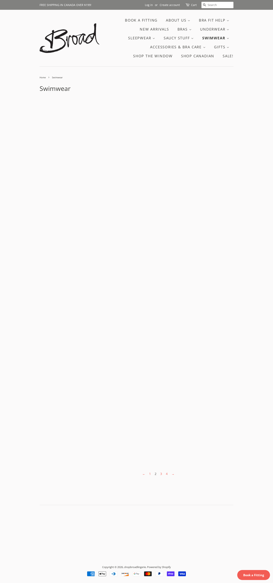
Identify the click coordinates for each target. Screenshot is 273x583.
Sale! (228, 56)
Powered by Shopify (159, 567)
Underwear (213, 29)
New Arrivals (154, 29)
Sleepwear (140, 38)
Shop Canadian (197, 56)
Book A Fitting (141, 20)
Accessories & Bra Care (176, 47)
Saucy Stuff (177, 38)
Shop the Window (153, 56)
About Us (177, 20)
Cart (194, 5)
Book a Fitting (253, 575)
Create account (170, 5)
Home (43, 77)
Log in (149, 5)
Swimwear (214, 38)
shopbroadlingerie (135, 567)
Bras (183, 29)
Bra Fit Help (213, 20)
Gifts (220, 47)
